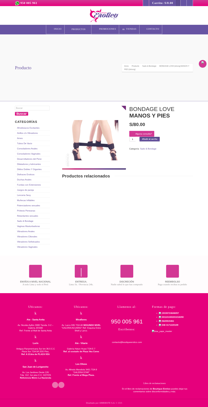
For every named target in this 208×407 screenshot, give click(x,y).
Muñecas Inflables (26, 200)
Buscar (21, 113)
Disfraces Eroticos (25, 174)
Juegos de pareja (25, 190)
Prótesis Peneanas (26, 210)
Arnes (20, 138)
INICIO (57, 29)
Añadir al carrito (149, 139)
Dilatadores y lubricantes (29, 164)
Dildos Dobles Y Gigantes (29, 169)
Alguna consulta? (143, 134)
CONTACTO (152, 29)
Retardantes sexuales (27, 216)
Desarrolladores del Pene (29, 159)
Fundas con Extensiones (29, 185)
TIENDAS (131, 29)
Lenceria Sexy (24, 195)
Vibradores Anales (26, 231)
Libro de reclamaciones (154, 383)
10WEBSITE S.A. (107, 403)
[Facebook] (184, 3)
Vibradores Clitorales (27, 236)
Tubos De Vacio (24, 143)
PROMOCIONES (107, 29)
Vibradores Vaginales (27, 247)
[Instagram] (190, 3)
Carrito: (162, 3)
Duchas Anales (24, 179)
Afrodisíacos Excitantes (28, 128)
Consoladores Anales (27, 148)
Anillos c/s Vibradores (27, 133)
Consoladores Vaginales (28, 154)
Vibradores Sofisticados (28, 241)
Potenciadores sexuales (28, 205)
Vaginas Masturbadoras (28, 226)
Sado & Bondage (148, 148)
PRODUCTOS (79, 29)
